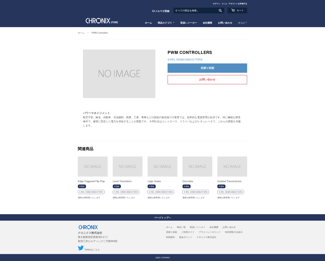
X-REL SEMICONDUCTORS (185, 59)
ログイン (216, 3)
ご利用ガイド (187, 232)
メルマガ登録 (162, 11)
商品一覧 (181, 227)
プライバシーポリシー (210, 232)
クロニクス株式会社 (206, 237)
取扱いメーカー (188, 22)
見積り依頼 (207, 68)
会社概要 (207, 22)
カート (240, 10)
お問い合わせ (225, 22)
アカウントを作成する (238, 3)
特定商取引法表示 (234, 232)
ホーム (148, 22)
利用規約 (170, 237)
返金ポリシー (185, 237)
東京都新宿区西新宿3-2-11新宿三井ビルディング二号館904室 (97, 237)
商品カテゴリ (165, 22)
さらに (241, 22)
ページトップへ (162, 217)
